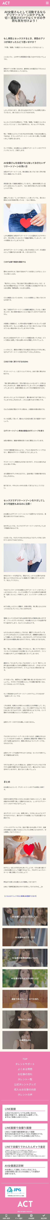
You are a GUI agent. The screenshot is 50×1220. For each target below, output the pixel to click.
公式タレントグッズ (25, 1084)
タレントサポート (25, 1064)
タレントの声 (25, 1094)
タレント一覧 (25, 1079)
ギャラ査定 (18, 1218)
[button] (25, 917)
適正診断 (44, 1218)
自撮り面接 (6, 1218)
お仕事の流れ (25, 1074)
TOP (25, 1059)
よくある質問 (25, 1069)
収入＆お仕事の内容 (25, 1089)
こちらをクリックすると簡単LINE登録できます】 (21, 896)
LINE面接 (31, 1218)
